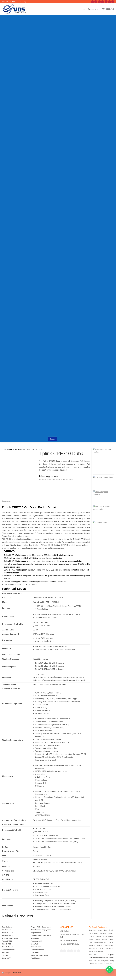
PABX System (35, 958)
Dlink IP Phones (7, 947)
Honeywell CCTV (7, 935)
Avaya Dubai (35, 938)
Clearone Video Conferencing (41, 935)
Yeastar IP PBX (7, 941)
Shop (10, 449)
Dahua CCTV (6, 958)
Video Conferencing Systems (41, 930)
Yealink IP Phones (8, 950)
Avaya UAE (35, 944)
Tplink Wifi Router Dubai (64, 479)
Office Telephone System (39, 955)
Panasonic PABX (36, 941)
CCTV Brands (6, 930)
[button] (109, 969)
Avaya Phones (36, 933)
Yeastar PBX (35, 952)
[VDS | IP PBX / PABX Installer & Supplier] (33, 25)
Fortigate (5, 955)
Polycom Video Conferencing (41, 927)
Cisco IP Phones (36, 947)
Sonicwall (5, 952)
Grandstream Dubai (37, 950)
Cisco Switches (7, 927)
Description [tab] (6, 501)
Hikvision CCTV (7, 933)
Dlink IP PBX (6, 944)
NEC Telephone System (10, 938)
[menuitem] (22, 28)
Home (4, 449)
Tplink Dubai (19, 449)
